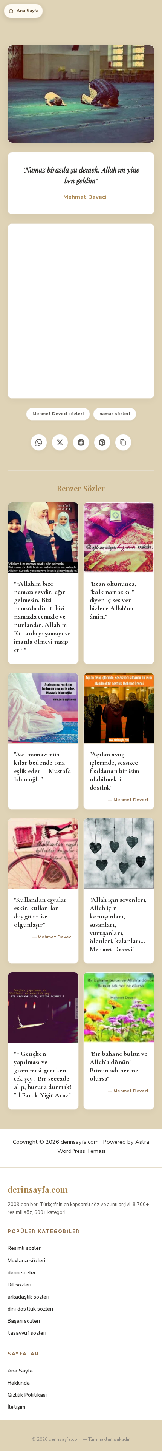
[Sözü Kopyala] (123, 442)
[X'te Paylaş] (60, 442)
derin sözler (22, 1272)
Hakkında (19, 1382)
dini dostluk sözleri (30, 1308)
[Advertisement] (81, 311)
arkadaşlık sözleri (28, 1296)
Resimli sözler (24, 1248)
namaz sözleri (114, 414)
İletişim (16, 1407)
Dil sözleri (19, 1284)
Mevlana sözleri (26, 1260)
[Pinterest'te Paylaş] (102, 442)
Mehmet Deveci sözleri (58, 414)
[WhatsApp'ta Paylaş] (39, 442)
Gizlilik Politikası (27, 1395)
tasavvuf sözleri (27, 1333)
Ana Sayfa (27, 11)
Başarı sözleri (24, 1321)
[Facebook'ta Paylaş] (81, 442)
